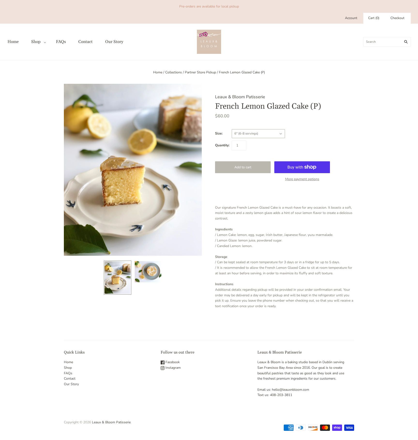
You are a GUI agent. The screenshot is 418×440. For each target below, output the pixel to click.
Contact (85, 41)
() (373, 18)
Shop (36, 41)
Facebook (172, 362)
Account (351, 18)
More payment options (302, 179)
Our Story (114, 41)
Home (13, 41)
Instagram (172, 367)
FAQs (61, 41)
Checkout (397, 18)
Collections (173, 72)
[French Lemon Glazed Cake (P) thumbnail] (117, 278)
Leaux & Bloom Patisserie (240, 97)
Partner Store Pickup (200, 72)
